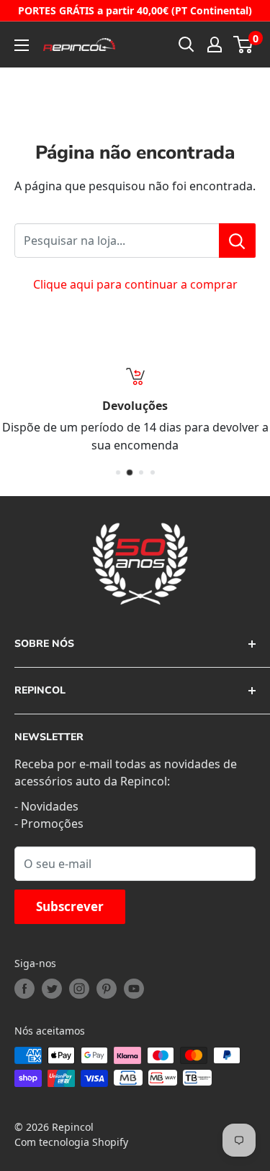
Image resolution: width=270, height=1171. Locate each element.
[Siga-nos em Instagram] (79, 989)
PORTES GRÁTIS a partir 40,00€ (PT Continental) (135, 10)
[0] (244, 44)
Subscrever (70, 906)
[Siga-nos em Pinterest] (106, 989)
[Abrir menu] (21, 45)
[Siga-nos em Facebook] (24, 989)
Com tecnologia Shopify (71, 1142)
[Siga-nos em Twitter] (52, 989)
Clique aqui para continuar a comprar (135, 284)
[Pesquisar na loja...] (237, 240)
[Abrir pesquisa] (186, 44)
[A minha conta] (214, 44)
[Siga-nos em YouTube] (134, 989)
